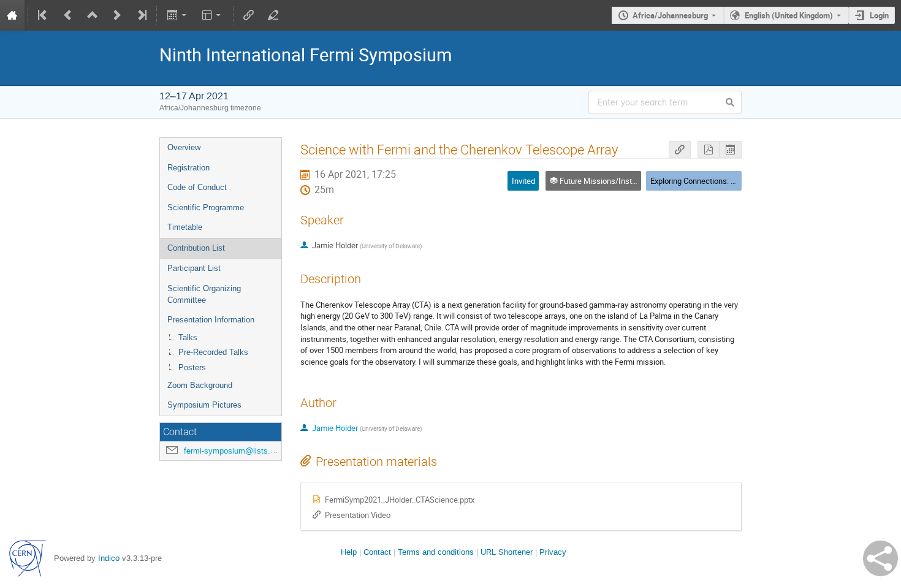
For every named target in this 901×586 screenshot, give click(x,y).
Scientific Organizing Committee (204, 294)
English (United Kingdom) (789, 15)
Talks (187, 337)
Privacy (552, 552)
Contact (377, 552)
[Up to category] (92, 15)
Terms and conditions (436, 552)
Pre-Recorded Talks (213, 352)
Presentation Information (210, 319)
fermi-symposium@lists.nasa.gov (243, 451)
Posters (192, 367)
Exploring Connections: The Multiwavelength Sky (734, 180)
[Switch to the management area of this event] (273, 15)
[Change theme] (212, 15)
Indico (109, 558)
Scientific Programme (205, 207)
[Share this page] (880, 558)
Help (349, 552)
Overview (183, 147)
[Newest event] (141, 15)
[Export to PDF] (709, 150)
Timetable (184, 227)
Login (879, 15)
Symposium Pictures (204, 404)
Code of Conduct (197, 187)
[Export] (177, 15)
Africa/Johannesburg (670, 15)
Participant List (194, 268)
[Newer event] (117, 15)
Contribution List (196, 248)
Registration (188, 167)
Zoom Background (199, 385)
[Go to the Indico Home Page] (12, 15)
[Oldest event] (43, 15)
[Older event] (68, 15)
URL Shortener (507, 552)
